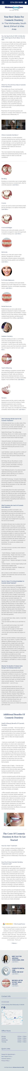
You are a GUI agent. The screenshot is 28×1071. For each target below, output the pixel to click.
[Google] (4, 1007)
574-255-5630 (16, 2)
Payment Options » (6, 1058)
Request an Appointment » (8, 1054)
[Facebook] (2, 1007)
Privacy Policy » (5, 1060)
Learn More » (15, 185)
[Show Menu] (2, 2)
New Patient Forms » (6, 1056)
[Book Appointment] (26, 2)
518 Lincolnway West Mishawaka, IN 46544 (12, 1004)
